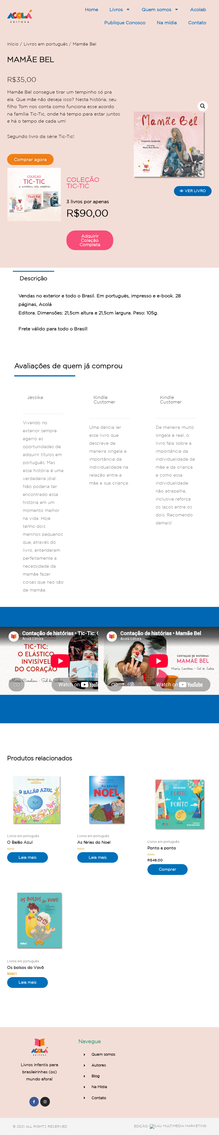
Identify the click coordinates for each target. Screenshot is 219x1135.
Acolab (198, 9)
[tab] (33, 278)
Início (13, 44)
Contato (197, 22)
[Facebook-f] (34, 1102)
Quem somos (156, 9)
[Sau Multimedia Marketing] (178, 1126)
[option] (43, 494)
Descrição (33, 278)
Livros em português (46, 44)
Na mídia (167, 22)
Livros (116, 9)
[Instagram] (45, 1102)
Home (91, 9)
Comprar (167, 869)
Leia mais (27, 857)
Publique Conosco (124, 22)
